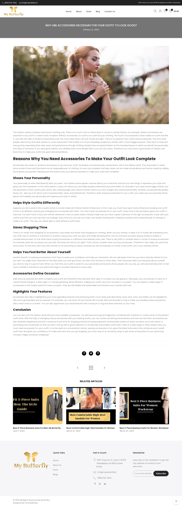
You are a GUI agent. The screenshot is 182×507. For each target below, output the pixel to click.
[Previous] (16, 410)
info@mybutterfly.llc (30, 3)
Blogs (55, 474)
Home (68, 11)
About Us (57, 465)
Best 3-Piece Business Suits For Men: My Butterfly (37, 428)
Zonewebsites (31, 503)
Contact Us (109, 11)
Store (88, 11)
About (79, 11)
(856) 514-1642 (10, 3)
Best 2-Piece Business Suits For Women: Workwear (144, 428)
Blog (98, 11)
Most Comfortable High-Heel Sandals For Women (90, 428)
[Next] (166, 410)
